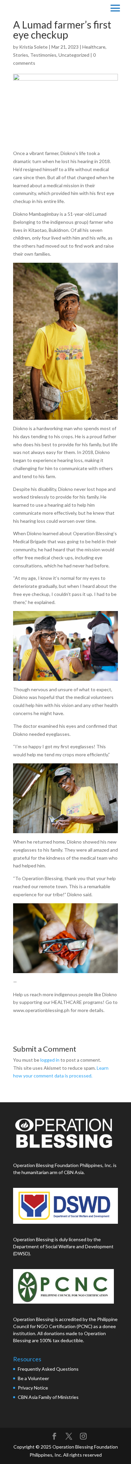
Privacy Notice (33, 1388)
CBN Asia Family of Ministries (48, 1397)
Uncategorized (73, 55)
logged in (49, 1060)
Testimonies (43, 55)
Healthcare (93, 47)
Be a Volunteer (33, 1378)
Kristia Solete (33, 47)
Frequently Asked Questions (49, 1369)
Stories (20, 55)
